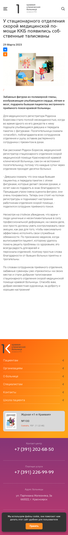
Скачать (25, 426)
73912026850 (34, 449)
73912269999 (34, 472)
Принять (34, 526)
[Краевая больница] (28, 9)
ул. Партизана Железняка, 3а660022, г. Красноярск (34, 497)
